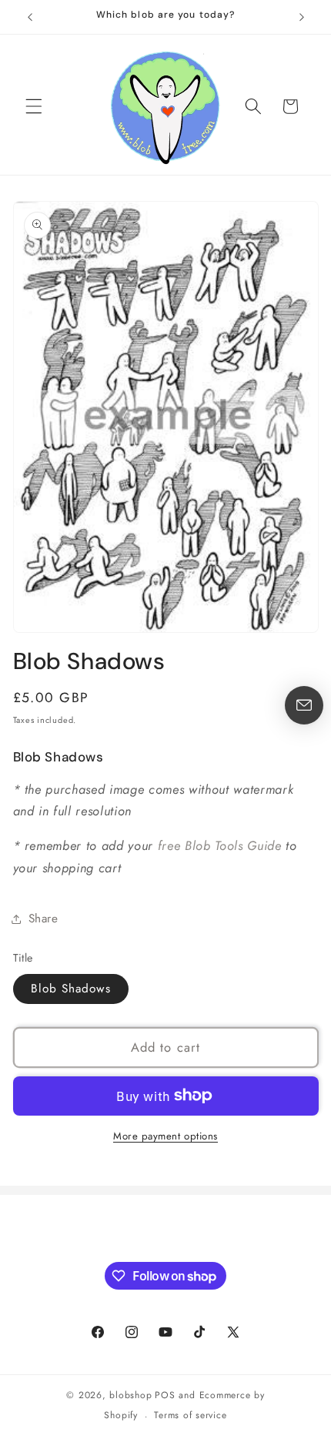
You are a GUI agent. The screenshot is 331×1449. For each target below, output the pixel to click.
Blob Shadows (71, 988)
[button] (33, 106)
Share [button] (43, 918)
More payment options (165, 1136)
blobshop (130, 1395)
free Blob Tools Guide (220, 845)
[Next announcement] (302, 17)
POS (165, 1395)
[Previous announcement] (30, 17)
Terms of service (190, 1415)
